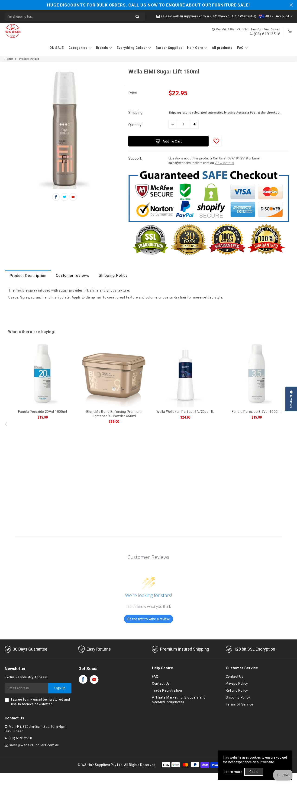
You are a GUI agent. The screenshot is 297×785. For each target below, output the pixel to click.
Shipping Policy (113, 275)
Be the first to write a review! (148, 619)
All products (222, 48)
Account (283, 16)
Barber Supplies (169, 48)
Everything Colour (132, 48)
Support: (135, 158)
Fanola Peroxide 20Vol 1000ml (42, 411)
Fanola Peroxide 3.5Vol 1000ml (256, 411)
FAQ (240, 48)
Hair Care (195, 48)
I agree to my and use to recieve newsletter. (40, 702)
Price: (133, 93)
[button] (291, 423)
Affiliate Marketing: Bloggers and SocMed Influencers (179, 700)
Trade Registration (167, 690)
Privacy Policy (237, 683)
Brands (102, 48)
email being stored (48, 699)
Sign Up (59, 688)
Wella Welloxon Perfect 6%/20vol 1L (185, 411)
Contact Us (161, 683)
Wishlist (248, 16)
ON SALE (56, 48)
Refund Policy (237, 690)
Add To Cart (172, 141)
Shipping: (135, 112)
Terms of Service (239, 704)
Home (9, 58)
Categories (77, 48)
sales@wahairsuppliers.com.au (186, 16)
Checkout (225, 16)
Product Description (28, 275)
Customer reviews (72, 275)
